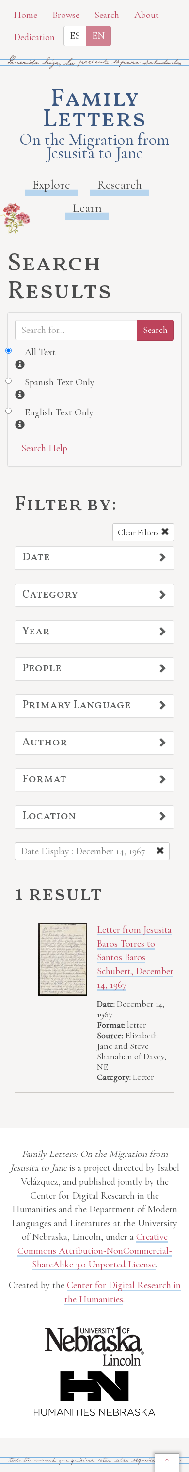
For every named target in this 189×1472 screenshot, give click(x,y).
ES (75, 36)
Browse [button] (65, 15)
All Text (40, 352)
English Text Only (59, 412)
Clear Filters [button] (139, 532)
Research (119, 184)
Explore (51, 184)
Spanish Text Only (59, 382)
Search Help (44, 448)
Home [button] (25, 15)
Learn (87, 207)
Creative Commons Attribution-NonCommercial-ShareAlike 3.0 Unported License (94, 1250)
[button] (94, 558)
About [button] (146, 15)
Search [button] (106, 15)
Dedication (34, 37)
